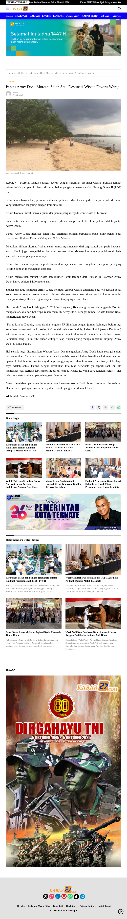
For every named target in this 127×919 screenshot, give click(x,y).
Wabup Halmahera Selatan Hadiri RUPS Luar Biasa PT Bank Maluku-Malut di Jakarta (63, 447)
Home (10, 73)
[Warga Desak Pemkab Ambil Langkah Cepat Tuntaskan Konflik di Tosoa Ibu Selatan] (64, 468)
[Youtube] (64, 897)
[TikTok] (76, 896)
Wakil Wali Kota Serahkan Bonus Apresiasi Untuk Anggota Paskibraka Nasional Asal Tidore (23, 484)
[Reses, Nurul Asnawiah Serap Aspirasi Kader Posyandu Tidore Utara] (103, 432)
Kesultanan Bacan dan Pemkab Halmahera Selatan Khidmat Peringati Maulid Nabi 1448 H (21, 448)
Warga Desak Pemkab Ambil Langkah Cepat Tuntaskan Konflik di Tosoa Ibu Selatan (63, 484)
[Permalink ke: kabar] (8, 93)
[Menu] (8, 9)
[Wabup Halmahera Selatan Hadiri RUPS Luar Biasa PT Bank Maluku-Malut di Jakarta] (64, 432)
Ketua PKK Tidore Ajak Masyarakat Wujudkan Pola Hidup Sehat (84, 2)
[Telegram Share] (112, 407)
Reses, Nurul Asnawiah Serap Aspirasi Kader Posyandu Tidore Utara (101, 447)
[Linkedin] (58, 897)
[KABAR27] (22, 9)
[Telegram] (82, 896)
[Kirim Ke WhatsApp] (118, 407)
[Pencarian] (119, 9)
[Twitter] (45, 897)
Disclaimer (71, 906)
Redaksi (21, 906)
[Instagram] (51, 897)
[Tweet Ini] (98, 407)
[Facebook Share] (92, 407)
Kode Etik (58, 906)
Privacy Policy (87, 906)
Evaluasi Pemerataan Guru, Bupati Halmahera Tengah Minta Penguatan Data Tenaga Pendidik (103, 484)
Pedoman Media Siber (39, 906)
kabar (15, 93)
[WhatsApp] (70, 897)
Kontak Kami (104, 906)
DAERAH (20, 73)
